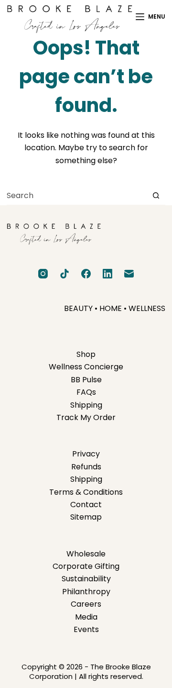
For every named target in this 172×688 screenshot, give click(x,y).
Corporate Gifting (86, 566)
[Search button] (156, 195)
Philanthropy (86, 591)
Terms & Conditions (86, 492)
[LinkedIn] (107, 273)
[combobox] (76, 195)
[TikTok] (64, 273)
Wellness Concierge (86, 366)
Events (86, 629)
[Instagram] (43, 273)
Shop (86, 354)
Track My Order (86, 417)
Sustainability (86, 578)
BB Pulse (86, 379)
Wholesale (86, 553)
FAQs (86, 392)
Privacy (86, 453)
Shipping (86, 405)
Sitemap (86, 516)
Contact (86, 504)
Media (86, 616)
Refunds (86, 466)
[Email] (129, 273)
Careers (86, 604)
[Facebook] (86, 273)
